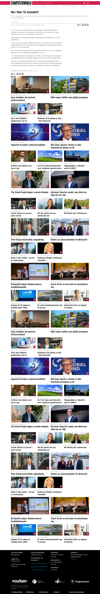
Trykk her (73, 559)
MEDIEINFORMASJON (69, 5)
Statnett (13, 30)
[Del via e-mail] (85, 25)
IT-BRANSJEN (30, 5)
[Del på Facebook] (78, 25)
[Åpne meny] (84, 3)
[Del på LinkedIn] (83, 25)
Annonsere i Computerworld (39, 566)
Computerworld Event (37, 570)
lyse (35, 70)
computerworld (23, 70)
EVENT (43, 5)
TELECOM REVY (17, 5)
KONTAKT (83, 5)
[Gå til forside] (21, 3)
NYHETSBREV (37, 3)
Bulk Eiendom (20, 32)
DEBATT (56, 5)
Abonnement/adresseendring (39, 563)
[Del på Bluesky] (88, 25)
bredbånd (14, 70)
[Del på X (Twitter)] (81, 25)
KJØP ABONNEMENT (47, 3)
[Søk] (88, 3)
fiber (31, 70)
